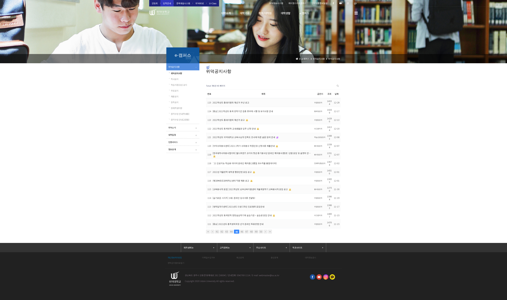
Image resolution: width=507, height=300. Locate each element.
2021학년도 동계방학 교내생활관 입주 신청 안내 (234, 128)
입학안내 (167, 3)
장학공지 (173, 102)
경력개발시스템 (183, 3)
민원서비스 (182, 142)
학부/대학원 (265, 13)
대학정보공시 (310, 257)
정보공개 (182, 149)
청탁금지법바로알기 (176, 263)
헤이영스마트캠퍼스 (297, 3)
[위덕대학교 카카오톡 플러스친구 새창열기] (332, 277)
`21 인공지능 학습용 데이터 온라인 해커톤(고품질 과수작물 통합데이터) (245, 163)
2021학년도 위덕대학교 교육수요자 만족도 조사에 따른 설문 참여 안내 (244, 137)
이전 (212, 232)
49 (256, 231)
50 (261, 231)
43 (226, 231)
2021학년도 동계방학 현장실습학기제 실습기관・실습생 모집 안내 (242, 215)
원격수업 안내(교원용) (178, 119)
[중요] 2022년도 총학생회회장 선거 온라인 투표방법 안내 (238, 224)
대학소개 (226, 13)
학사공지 (173, 79)
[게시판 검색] (337, 86)
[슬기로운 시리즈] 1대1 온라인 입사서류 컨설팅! (234, 197)
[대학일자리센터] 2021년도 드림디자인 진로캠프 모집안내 (238, 206)
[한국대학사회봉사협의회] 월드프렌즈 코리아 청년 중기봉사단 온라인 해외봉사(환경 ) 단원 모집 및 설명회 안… (262, 153)
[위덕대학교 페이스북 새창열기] (312, 277)
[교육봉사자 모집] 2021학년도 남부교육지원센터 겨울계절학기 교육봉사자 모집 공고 (250, 189)
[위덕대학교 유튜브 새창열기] (319, 277)
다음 (265, 232)
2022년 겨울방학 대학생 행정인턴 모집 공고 (232, 172)
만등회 (155, 3)
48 (251, 231)
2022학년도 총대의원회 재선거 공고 (229, 119)
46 (242, 231)
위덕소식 (182, 128)
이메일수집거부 (208, 257)
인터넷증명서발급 (319, 3)
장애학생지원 (175, 108)
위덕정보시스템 (276, 3)
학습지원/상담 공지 (177, 84)
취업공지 (173, 90)
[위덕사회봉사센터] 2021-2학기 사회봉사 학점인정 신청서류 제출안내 (244, 145)
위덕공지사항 (182, 67)
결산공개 (274, 257)
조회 (329, 93)
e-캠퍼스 (304, 13)
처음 (208, 232)
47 (246, 231)
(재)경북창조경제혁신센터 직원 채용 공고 (231, 180)
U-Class (212, 3)
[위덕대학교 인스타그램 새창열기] (325, 277)
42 (221, 231)
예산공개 (240, 257)
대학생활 (285, 13)
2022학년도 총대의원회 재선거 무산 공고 (231, 102)
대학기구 (244, 13)
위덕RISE (199, 3)
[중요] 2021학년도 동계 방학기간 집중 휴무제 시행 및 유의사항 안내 (243, 111)
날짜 (337, 93)
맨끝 (270, 232)
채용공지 (173, 96)
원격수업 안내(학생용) (178, 113)
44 (231, 231)
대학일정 (182, 135)
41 (217, 231)
